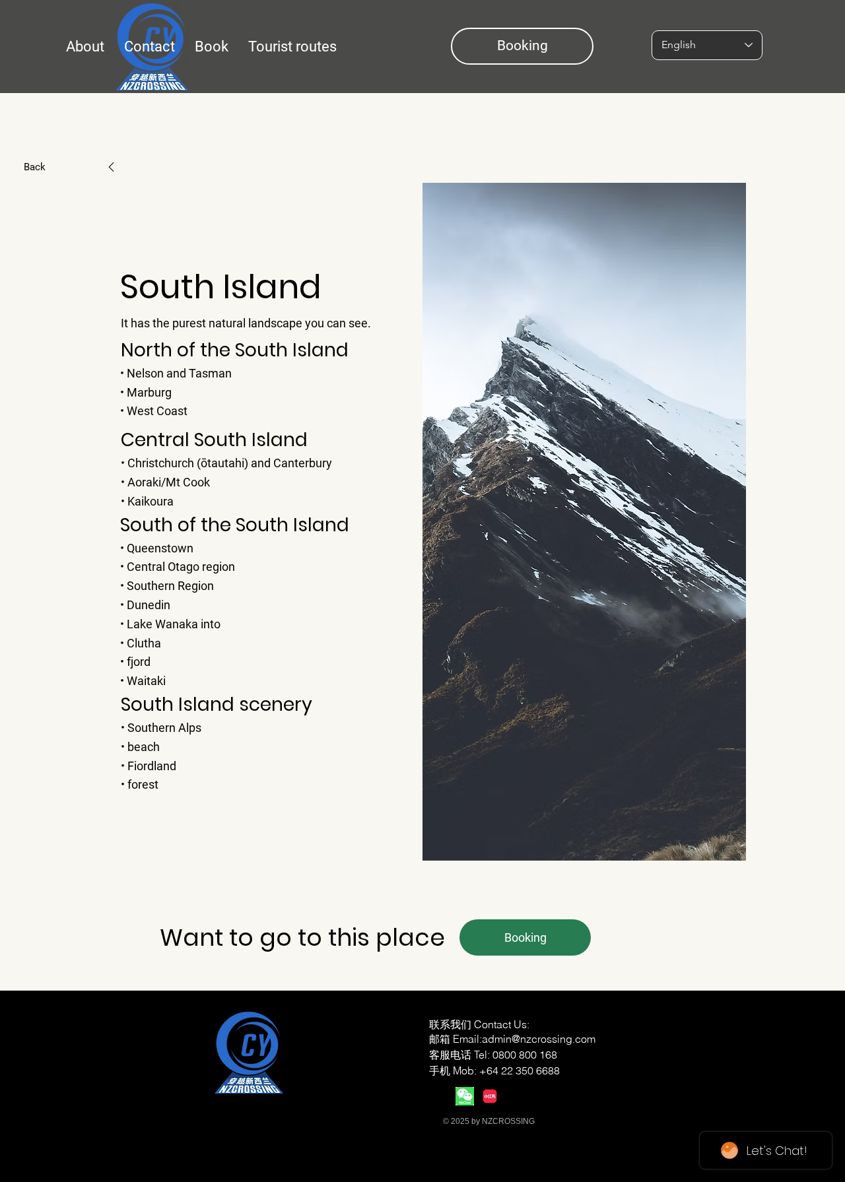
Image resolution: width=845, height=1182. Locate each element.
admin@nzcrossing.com (538, 1038)
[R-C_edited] (490, 1096)
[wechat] (465, 1096)
